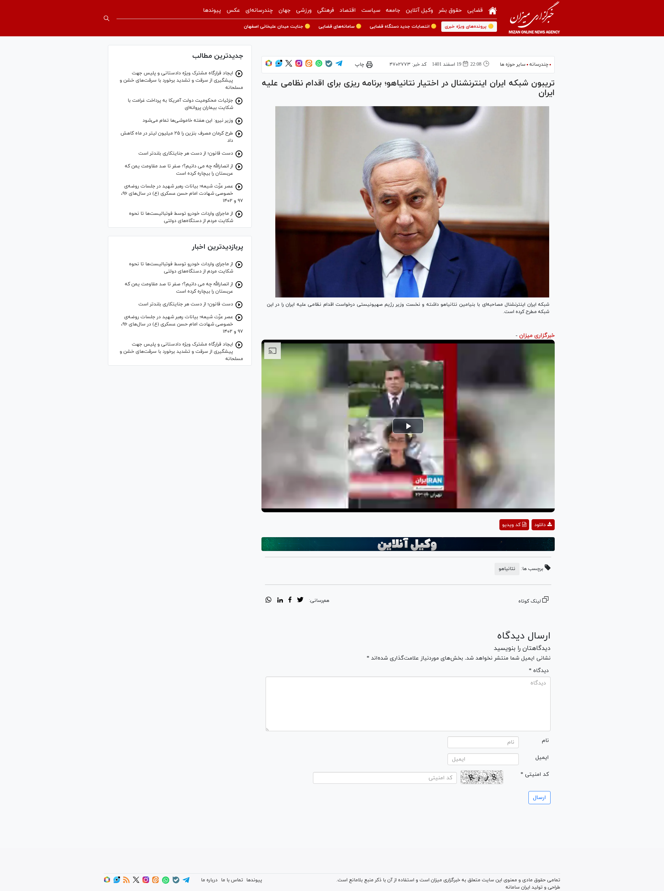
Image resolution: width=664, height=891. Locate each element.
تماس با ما (232, 880)
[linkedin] (280, 601)
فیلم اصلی (530, 543)
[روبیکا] (268, 65)
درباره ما (209, 880)
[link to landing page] (534, 18)
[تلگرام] (338, 65)
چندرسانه (538, 64)
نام (545, 740)
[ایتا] (308, 65)
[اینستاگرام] (298, 65)
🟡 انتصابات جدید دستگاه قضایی (403, 27)
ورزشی (304, 10)
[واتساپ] (318, 65)
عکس (233, 10)
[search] (106, 18)
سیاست (370, 10)
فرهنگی (325, 10)
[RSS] (126, 882)
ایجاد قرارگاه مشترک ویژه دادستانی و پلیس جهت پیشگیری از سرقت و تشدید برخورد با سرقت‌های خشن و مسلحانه (181, 80)
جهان (284, 10)
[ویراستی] (278, 65)
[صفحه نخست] (492, 10)
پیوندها (212, 10)
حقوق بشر (450, 10)
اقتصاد (348, 10)
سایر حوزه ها (513, 64)
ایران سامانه (518, 887)
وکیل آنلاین (419, 10)
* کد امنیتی (534, 774)
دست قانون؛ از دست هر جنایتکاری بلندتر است (185, 153)
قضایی (475, 10)
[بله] (328, 66)
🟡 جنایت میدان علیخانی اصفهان (277, 27)
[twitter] (300, 601)
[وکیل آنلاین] (408, 544)
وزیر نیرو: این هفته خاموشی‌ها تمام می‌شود (187, 120)
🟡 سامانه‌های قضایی (340, 27)
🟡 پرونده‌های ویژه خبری (469, 27)
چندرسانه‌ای (259, 10)
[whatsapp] (268, 601)
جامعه (393, 10)
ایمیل (542, 757)
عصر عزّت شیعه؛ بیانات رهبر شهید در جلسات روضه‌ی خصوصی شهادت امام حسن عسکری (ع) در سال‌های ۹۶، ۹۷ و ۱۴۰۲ (182, 193)
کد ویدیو (511, 525)
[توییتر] (288, 65)
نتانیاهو (507, 569)
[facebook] (290, 601)
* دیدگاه (539, 670)
